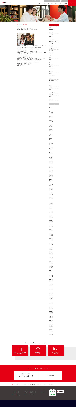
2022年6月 (50, 149)
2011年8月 (50, 316)
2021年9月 (50, 161)
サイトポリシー (44, 391)
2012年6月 (50, 303)
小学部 (44, 3)
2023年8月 (50, 131)
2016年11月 (50, 235)
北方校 (50, 34)
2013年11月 (50, 281)
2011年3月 (50, 322)
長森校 (50, 94)
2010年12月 (50, 326)
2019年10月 (50, 190)
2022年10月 (50, 144)
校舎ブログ (26, 391)
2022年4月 (50, 152)
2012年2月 (50, 308)
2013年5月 (50, 289)
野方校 (50, 64)
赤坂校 (50, 71)
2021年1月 (50, 171)
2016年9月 (50, 238)
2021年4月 (50, 167)
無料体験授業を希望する (33, 392)
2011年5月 (50, 320)
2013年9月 (50, 284)
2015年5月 (50, 258)
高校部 (52, 3)
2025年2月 (50, 108)
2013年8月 (50, 285)
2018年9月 (50, 207)
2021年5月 (50, 166)
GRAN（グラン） (51, 41)
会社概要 (26, 392)
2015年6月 (50, 257)
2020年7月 (50, 179)
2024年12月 (50, 111)
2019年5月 (50, 197)
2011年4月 (50, 321)
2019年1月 (50, 202)
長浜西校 (50, 99)
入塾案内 (61, 3)
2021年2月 (50, 170)
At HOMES (18, 395)
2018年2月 (50, 216)
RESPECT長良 (51, 92)
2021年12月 (50, 157)
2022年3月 (50, 153)
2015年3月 (50, 261)
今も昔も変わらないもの (22, 24)
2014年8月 (50, 270)
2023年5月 (50, 135)
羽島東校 (50, 32)
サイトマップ (43, 392)
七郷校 (50, 55)
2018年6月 (50, 211)
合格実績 (56, 3)
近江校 (50, 62)
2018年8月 (50, 208)
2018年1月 (50, 217)
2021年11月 (50, 158)
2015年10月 (50, 252)
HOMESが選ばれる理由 (20, 389)
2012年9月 (50, 299)
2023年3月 (50, 138)
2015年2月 (50, 262)
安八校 (50, 59)
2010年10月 (50, 329)
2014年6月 (50, 272)
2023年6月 (50, 134)
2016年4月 (50, 244)
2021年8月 (50, 162)
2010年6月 (50, 334)
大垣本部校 (50, 39)
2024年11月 (50, 112)
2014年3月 (50, 276)
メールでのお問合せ (50, 375)
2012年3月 (50, 307)
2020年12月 (50, 172)
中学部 (48, 3)
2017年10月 (50, 221)
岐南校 (50, 27)
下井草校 (50, 48)
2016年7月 (50, 240)
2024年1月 (50, 125)
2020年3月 (50, 184)
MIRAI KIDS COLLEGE (52, 80)
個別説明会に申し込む (33, 391)
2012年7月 (50, 302)
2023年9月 (50, 130)
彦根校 (50, 57)
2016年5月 (50, 243)
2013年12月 (50, 280)
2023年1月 (50, 140)
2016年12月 (50, 234)
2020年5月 (50, 181)
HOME (14, 389)
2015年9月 (50, 253)
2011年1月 (50, 325)
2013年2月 (50, 293)
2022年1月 (50, 156)
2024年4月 (50, 121)
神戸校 (50, 43)
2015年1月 (50, 263)
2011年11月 (50, 312)
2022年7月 (50, 148)
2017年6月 (50, 226)
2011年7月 (50, 317)
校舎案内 (65, 3)
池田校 (50, 78)
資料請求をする (72, 2)
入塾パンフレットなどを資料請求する (35, 389)
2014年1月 (50, 279)
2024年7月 (50, 117)
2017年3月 (50, 230)
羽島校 (50, 85)
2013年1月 (50, 294)
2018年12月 (50, 203)
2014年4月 (50, 275)
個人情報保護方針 (44, 389)
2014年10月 (50, 267)
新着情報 (39, 3)
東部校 (50, 73)
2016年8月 (50, 239)
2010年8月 (50, 331)
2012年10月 (50, 298)
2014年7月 (50, 271)
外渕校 (50, 96)
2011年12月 (50, 311)
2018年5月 (50, 212)
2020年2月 (50, 185)
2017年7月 (50, 225)
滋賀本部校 (50, 50)
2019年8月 (50, 193)
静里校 (50, 66)
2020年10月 (50, 175)
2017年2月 (50, 231)
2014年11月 (50, 266)
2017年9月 (50, 222)
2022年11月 (50, 143)
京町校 (50, 89)
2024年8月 (50, 116)
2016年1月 (50, 248)
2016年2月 (50, 247)
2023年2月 (50, 139)
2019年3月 (50, 199)
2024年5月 (50, 120)
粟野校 (50, 87)
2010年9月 (50, 330)
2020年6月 (50, 180)
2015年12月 (50, 249)
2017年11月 (50, 220)
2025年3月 (50, 107)
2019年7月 (50, 194)
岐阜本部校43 (18, 26)
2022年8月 (50, 147)
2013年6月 (50, 288)
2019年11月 (50, 189)
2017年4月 (50, 229)
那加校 (50, 69)
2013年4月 (50, 290)
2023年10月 (50, 129)
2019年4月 (50, 198)
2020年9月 (50, 176)
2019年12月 (50, 188)
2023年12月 (50, 126)
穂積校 (50, 36)
